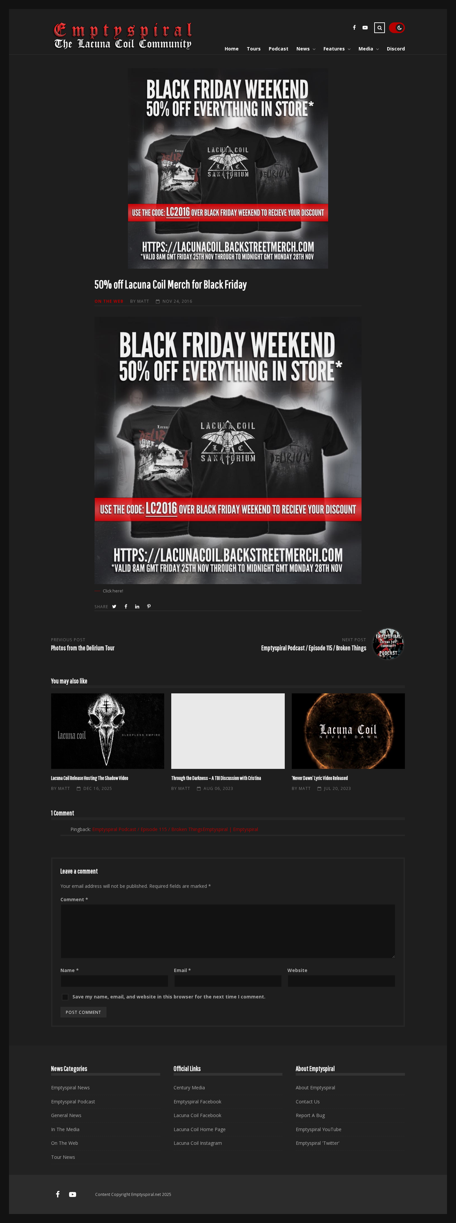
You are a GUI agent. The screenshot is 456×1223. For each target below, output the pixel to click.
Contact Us (308, 1101)
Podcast (278, 48)
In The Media (65, 1129)
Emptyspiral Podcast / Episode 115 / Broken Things (313, 648)
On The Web (109, 301)
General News (66, 1115)
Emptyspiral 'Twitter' (317, 1143)
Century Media (189, 1087)
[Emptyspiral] (123, 48)
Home (232, 48)
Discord (396, 48)
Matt (143, 301)
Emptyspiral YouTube (318, 1129)
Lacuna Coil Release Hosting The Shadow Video (107, 731)
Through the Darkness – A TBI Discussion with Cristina (227, 731)
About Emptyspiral (315, 1087)
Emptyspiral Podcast (73, 1101)
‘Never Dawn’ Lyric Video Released (348, 731)
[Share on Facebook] (126, 606)
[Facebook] (354, 28)
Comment (74, 899)
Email (182, 970)
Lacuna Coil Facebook (197, 1115)
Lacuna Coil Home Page (200, 1129)
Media (366, 48)
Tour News (63, 1157)
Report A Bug (310, 1115)
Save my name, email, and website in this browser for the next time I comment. (168, 996)
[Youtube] (365, 28)
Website (297, 970)
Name (69, 970)
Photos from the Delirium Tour (83, 648)
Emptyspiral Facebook (197, 1101)
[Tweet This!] (115, 606)
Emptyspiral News (70, 1087)
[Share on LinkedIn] (138, 606)
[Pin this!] (150, 606)
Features (334, 48)
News (303, 48)
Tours (254, 48)
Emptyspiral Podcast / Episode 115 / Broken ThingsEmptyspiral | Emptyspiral (175, 829)
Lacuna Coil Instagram (198, 1143)
